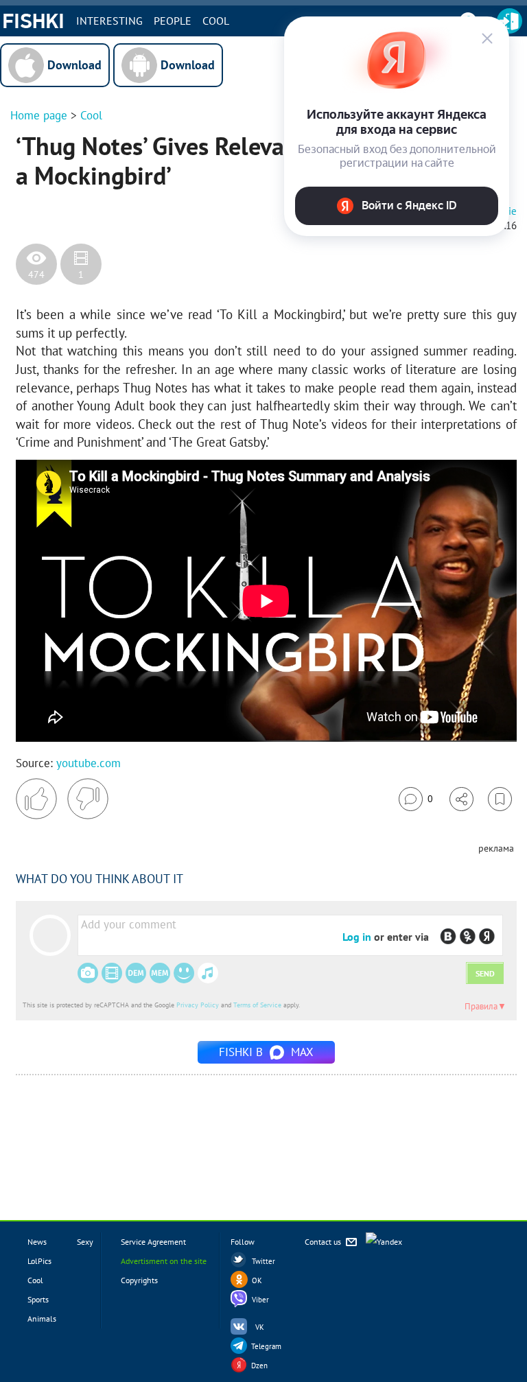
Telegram (266, 1346)
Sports (38, 1299)
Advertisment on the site (164, 1261)
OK (257, 1280)
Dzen (259, 1365)
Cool (215, 20)
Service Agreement (153, 1242)
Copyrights (139, 1280)
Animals (41, 1318)
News (37, 1242)
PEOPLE (172, 20)
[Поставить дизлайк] (87, 798)
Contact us (324, 1242)
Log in (356, 937)
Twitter (263, 1261)
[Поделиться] (461, 799)
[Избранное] (500, 799)
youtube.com (88, 763)
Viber (260, 1299)
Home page (38, 115)
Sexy (85, 1242)
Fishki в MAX (266, 1051)
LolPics (39, 1261)
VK (259, 1327)
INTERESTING (109, 20)
